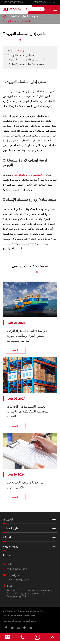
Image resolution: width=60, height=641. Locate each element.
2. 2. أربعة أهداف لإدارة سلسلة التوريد (25, 59)
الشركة (7, 537)
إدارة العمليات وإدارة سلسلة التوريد (29, 174)
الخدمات (8, 519)
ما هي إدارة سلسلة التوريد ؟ (17, 21)
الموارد (24, 16)
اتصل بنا (7, 555)
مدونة (35, 16)
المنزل (13, 16)
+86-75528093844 (13, 2)
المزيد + (16, 350)
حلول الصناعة (11, 528)
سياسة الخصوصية (12, 620)
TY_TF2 (20, 50)
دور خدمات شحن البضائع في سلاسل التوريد (25, 485)
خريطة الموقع (30, 620)
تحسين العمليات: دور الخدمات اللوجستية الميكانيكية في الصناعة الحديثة (28, 411)
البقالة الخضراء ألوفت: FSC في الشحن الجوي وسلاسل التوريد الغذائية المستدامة (27, 335)
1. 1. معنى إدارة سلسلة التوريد (21, 55)
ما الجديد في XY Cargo (30, 266)
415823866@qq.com (45, 2)
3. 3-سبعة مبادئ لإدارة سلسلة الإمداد (25, 64)
